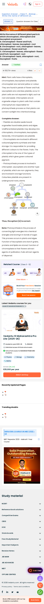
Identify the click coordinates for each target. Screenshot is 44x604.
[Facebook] (2, 592)
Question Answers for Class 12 (27, 21)
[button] (9, 273)
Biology (32, 14)
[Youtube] (18, 592)
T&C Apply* (36, 291)
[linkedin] (7, 592)
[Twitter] (12, 592)
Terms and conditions (22, 587)
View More (20, 279)
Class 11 (23, 14)
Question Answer (10, 14)
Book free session (28, 295)
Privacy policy (7, 587)
